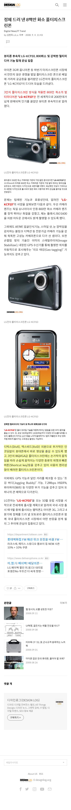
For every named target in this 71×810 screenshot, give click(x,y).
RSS (41, 774)
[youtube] (42, 789)
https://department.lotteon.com (24, 534)
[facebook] (20, 789)
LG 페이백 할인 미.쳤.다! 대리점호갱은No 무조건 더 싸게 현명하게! (25, 569)
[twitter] (27, 789)
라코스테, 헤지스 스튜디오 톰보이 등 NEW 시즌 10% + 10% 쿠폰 (33, 545)
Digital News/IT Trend (15, 31)
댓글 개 (8, 684)
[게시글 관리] (19, 588)
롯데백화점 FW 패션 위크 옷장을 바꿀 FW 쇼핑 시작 (35, 539)
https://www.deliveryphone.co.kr (25, 558)
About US (32, 774)
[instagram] (34, 789)
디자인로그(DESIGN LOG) (23, 700)
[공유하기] (15, 588)
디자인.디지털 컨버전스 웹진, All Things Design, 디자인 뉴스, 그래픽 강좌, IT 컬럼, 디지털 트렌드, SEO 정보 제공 (28, 707)
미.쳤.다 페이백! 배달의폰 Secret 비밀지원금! (23, 563)
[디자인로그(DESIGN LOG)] (12, 5)
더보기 (63, 603)
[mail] (50, 789)
